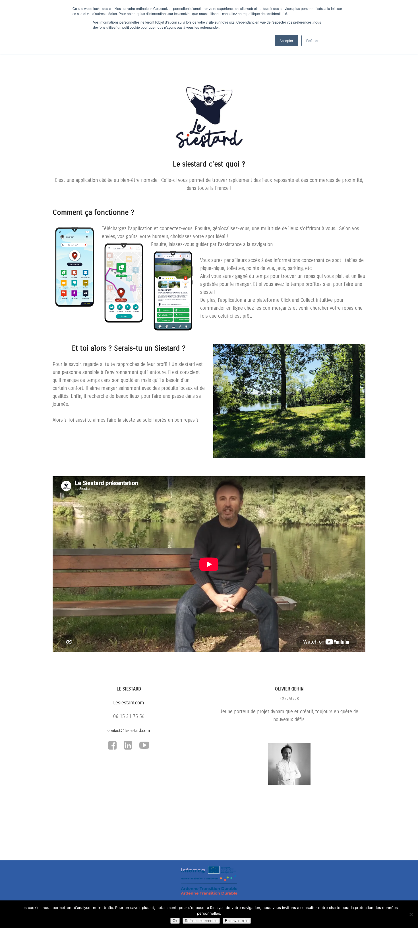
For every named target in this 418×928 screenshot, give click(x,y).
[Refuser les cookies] (411, 914)
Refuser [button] (312, 40)
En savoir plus (237, 921)
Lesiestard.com (128, 703)
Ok (175, 921)
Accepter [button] (286, 40)
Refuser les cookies (201, 921)
